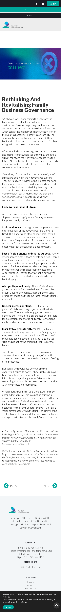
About (30, 585)
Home (30, 582)
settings (23, 602)
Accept (8, 607)
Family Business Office (13, 23)
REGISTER (30, 9)
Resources (30, 588)
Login (53, 3)
